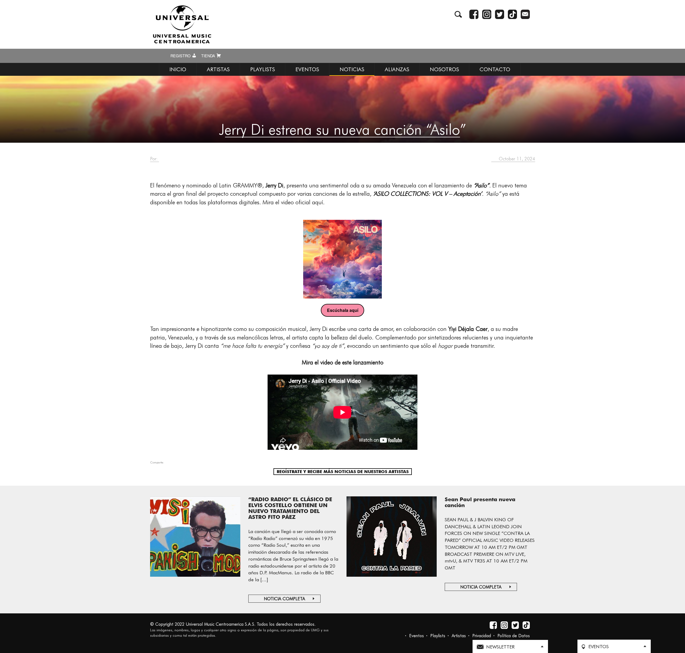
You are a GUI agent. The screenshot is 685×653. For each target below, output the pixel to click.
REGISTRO (181, 55)
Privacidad (481, 635)
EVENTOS (307, 69)
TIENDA (208, 55)
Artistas (459, 635)
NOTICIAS (352, 69)
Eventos (416, 635)
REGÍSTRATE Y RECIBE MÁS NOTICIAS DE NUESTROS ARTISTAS (343, 471)
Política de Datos (513, 635)
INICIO (177, 69)
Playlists (437, 635)
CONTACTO (495, 69)
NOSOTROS (444, 69)
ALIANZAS (397, 69)
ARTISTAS (218, 69)
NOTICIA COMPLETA (284, 598)
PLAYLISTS (262, 69)
